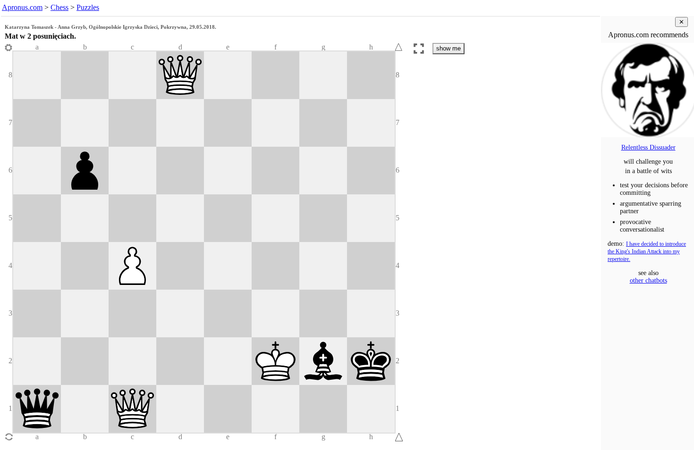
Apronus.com (22, 7)
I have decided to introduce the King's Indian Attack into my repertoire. (647, 251)
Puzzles (87, 7)
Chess (59, 7)
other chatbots (648, 280)
